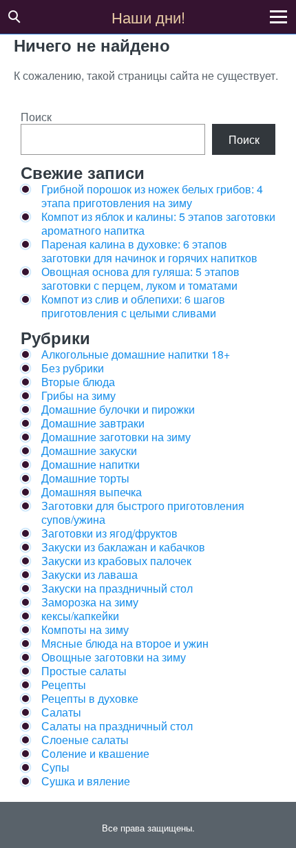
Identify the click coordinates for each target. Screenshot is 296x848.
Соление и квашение (95, 753)
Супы (55, 767)
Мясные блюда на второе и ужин (125, 643)
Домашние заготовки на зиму (116, 437)
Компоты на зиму (85, 629)
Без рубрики (72, 368)
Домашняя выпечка (91, 492)
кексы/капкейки (80, 616)
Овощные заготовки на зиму (113, 657)
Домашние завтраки (93, 423)
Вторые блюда (78, 382)
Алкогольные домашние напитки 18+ (135, 354)
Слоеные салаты (85, 740)
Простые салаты (84, 671)
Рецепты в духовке (89, 698)
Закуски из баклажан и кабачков (123, 547)
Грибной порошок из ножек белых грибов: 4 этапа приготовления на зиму (152, 196)
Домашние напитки (90, 464)
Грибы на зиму (78, 395)
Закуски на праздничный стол (117, 588)
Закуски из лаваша (89, 574)
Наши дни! (148, 17)
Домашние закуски (89, 450)
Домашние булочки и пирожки (118, 409)
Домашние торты (85, 478)
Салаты (61, 712)
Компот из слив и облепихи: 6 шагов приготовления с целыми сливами (133, 306)
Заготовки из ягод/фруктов (109, 533)
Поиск (36, 117)
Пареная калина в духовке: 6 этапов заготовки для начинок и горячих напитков (149, 251)
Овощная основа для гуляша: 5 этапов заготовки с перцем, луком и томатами (140, 278)
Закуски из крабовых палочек (116, 561)
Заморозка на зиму (89, 602)
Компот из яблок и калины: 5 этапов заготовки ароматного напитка (158, 223)
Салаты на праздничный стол (117, 726)
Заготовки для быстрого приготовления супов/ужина (142, 512)
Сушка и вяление (85, 781)
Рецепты (63, 684)
